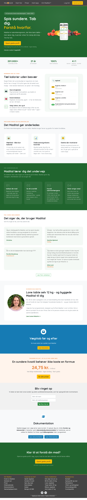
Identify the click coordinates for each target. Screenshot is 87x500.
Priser (27, 3)
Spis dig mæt (28, 483)
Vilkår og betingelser (72, 485)
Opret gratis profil (12, 43)
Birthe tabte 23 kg (51, 481)
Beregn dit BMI (29, 489)
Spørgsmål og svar (71, 481)
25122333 (52, 496)
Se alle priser (43, 377)
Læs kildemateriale (52, 437)
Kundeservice (69, 477)
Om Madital (45, 3)
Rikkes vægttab (50, 487)
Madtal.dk (8, 3)
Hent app (35, 3)
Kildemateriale (8, 485)
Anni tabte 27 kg (50, 489)
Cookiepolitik (69, 489)
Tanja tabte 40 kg (50, 485)
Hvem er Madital (9, 479)
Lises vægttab (49, 483)
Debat (26, 487)
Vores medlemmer (50, 477)
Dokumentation (9, 487)
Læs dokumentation (35, 437)
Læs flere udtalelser (43, 275)
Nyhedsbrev (69, 483)
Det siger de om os (51, 479)
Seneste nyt (8, 481)
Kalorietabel (28, 485)
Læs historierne (44, 348)
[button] (67, 3)
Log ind (16, 50)
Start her (19, 3)
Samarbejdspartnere (10, 489)
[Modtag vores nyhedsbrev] (42, 492)
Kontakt (67, 479)
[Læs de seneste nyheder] (45, 492)
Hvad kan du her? (30, 477)
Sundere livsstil (29, 481)
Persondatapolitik (71, 487)
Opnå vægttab (29, 479)
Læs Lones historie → (33, 316)
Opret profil (77, 3)
